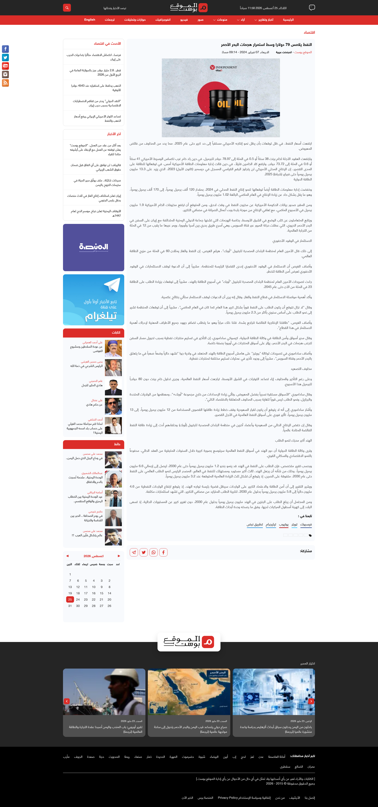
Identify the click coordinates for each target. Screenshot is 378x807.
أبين (225, 756)
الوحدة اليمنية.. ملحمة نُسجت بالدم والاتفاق (86, 479)
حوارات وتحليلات (135, 20)
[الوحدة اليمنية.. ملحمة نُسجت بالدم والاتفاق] (113, 479)
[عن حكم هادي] (113, 406)
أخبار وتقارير (265, 20)
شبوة (202, 756)
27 (101, 605)
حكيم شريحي (96, 511)
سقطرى (285, 766)
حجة (101, 756)
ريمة (127, 756)
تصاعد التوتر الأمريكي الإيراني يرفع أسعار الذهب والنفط (97, 118)
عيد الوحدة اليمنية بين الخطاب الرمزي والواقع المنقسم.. (85, 498)
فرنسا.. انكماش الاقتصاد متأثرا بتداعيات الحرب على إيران (94, 57)
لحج (243, 756)
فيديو (184, 20)
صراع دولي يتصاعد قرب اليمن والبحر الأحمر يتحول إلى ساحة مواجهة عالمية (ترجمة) (190, 729)
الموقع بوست (303, 52)
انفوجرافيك (163, 20)
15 (101, 593)
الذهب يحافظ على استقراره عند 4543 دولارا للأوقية (96, 88)
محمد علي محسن (93, 453)
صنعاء (138, 756)
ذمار (149, 756)
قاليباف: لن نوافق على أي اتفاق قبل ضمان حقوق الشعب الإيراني (96, 167)
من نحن (280, 797)
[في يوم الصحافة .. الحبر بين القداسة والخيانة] (113, 517)
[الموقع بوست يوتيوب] (5, 66)
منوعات (222, 20)
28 (93, 605)
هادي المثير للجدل (92, 385)
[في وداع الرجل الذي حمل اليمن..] (113, 459)
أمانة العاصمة (276, 756)
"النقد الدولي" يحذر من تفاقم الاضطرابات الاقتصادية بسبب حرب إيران (97, 103)
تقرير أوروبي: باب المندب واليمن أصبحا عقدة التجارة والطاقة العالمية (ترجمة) (105, 729)
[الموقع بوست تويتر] (5, 57)
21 (101, 599)
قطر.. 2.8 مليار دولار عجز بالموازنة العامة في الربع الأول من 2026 (95, 72)
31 (70, 605)
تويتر (294, 524)
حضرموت (188, 756)
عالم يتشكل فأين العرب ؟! (87, 535)
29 (86, 605)
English (89, 20)
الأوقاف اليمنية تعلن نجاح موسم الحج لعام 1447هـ (96, 213)
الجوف (78, 756)
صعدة (90, 756)
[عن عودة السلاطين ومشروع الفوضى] (113, 348)
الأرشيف (294, 797)
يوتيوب (283, 524)
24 (78, 599)
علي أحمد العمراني (93, 342)
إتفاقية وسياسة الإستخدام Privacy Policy (244, 797)
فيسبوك (306, 524)
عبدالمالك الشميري (92, 473)
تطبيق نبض (255, 524)
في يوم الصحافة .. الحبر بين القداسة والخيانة (86, 517)
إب (234, 756)
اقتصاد (309, 32)
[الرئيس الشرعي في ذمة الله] (113, 367)
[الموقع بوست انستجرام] (5, 74)
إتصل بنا (310, 797)
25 (70, 599)
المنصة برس (205, 797)
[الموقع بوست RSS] (5, 83)
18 (78, 593)
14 (109, 593)
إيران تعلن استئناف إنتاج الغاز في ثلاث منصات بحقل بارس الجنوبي (94, 198)
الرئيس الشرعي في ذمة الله (86, 365)
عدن (261, 756)
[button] (311, 701)
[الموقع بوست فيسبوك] (5, 49)
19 (70, 593)
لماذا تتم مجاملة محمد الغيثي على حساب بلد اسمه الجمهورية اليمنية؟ (85, 428)
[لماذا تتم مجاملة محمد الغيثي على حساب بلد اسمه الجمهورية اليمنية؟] (113, 426)
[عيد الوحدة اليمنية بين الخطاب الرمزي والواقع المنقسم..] (113, 498)
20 (109, 599)
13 (70, 586)
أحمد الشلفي (95, 419)
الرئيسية (288, 20)
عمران (311, 766)
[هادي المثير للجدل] (113, 386)
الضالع (299, 766)
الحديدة (160, 756)
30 (78, 605)
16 (93, 593)
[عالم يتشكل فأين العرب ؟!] (113, 537)
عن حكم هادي (94, 404)
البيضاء (214, 756)
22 (93, 599)
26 (109, 605)
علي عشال (97, 400)
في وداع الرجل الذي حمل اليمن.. (84, 457)
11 (86, 586)
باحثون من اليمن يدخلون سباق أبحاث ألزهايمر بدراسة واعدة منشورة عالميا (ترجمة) (276, 729)
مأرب (66, 756)
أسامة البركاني (95, 492)
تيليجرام (271, 524)
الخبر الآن (187, 797)
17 (86, 593)
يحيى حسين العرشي (92, 361)
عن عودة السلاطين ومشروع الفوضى (86, 348)
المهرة (173, 756)
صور (200, 20)
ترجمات (110, 20)
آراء (243, 20)
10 (93, 586)
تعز (252, 756)
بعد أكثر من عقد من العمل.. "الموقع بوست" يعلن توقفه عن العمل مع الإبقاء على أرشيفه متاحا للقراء (95, 149)
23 (86, 599)
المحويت (114, 756)
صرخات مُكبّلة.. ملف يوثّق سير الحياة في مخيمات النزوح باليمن (97, 182)
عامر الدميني (96, 380)
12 (78, 586)
